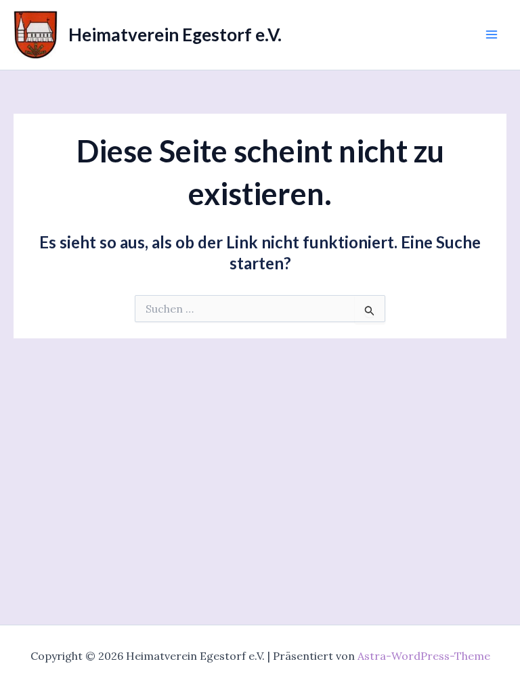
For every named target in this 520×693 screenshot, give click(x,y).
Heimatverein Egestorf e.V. (175, 34)
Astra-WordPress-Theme (424, 656)
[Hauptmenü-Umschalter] (491, 34)
